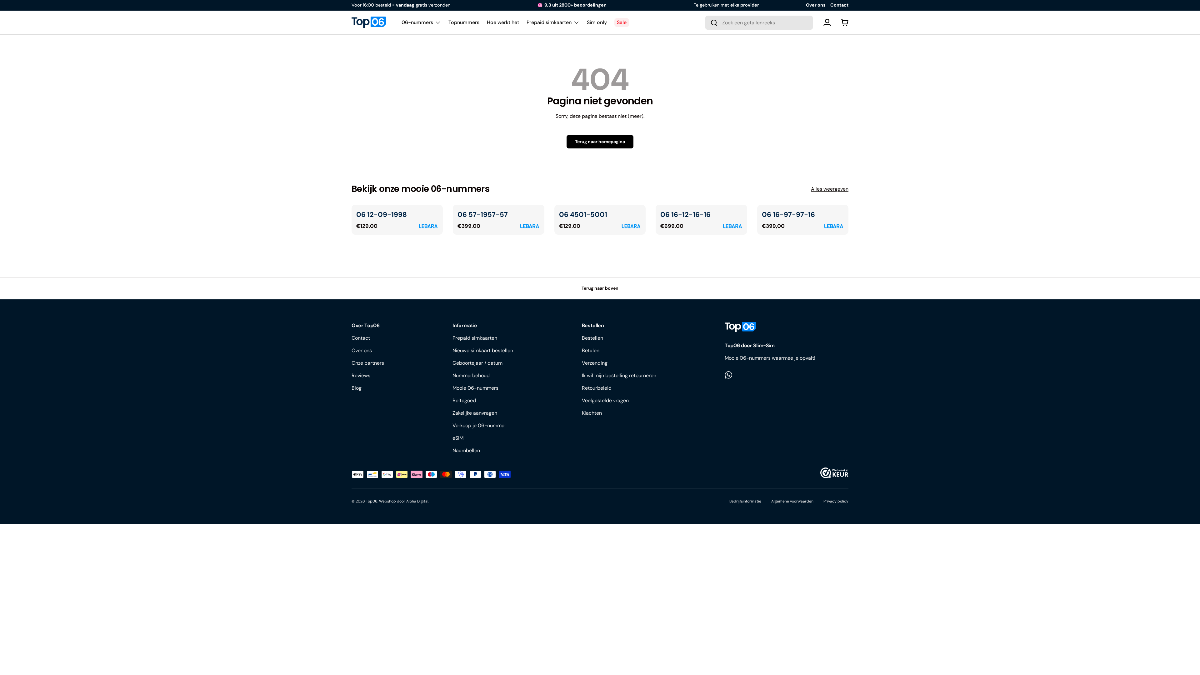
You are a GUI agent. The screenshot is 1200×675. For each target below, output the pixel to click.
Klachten (592, 413)
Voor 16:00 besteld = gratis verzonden (401, 5)
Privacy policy (835, 501)
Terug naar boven (600, 288)
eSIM (457, 438)
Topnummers (463, 22)
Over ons (816, 5)
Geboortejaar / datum (477, 363)
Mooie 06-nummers (475, 388)
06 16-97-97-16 (788, 214)
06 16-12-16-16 (685, 214)
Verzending (595, 363)
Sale (622, 22)
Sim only (597, 22)
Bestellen (592, 338)
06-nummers (417, 22)
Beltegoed (464, 400)
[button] (845, 22)
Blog (357, 388)
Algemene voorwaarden (792, 501)
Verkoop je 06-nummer (479, 425)
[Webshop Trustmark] (834, 473)
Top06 (372, 501)
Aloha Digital (417, 501)
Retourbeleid (597, 388)
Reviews (361, 375)
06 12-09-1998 (381, 214)
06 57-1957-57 (483, 214)
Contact (839, 5)
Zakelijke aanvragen (474, 413)
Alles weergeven (829, 189)
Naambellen (466, 450)
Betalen (590, 350)
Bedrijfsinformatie (745, 501)
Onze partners (368, 363)
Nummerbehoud (471, 375)
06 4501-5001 (583, 214)
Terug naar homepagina (600, 141)
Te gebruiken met (726, 5)
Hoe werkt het (503, 22)
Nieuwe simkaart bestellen (482, 350)
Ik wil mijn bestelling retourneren (619, 375)
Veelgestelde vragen (605, 400)
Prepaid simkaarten (549, 22)
